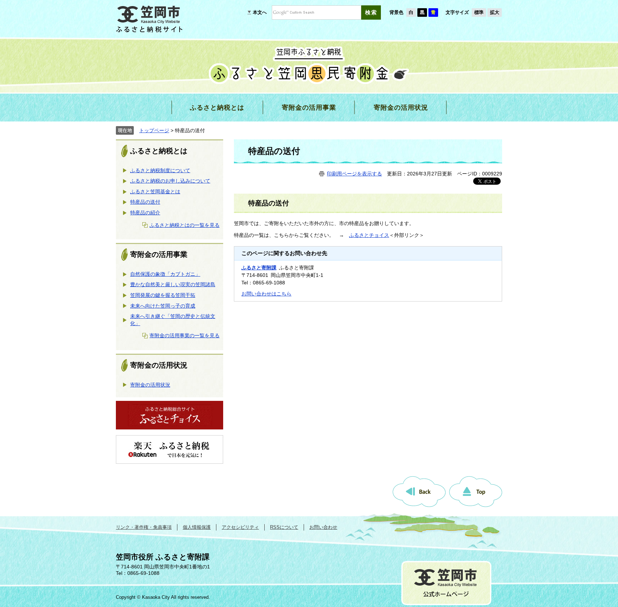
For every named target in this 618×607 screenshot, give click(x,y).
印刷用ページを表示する (354, 173)
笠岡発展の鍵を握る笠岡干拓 (162, 295)
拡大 (494, 12)
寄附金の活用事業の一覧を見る (184, 335)
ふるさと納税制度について (160, 170)
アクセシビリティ (240, 527)
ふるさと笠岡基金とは (155, 191)
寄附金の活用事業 (158, 254)
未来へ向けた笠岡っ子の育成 (162, 306)
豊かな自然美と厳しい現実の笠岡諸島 (172, 284)
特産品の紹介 (145, 212)
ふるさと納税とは (158, 151)
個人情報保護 (197, 527)
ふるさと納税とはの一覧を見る (184, 225)
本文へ (260, 12)
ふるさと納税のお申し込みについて (170, 181)
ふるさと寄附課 (258, 267)
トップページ (154, 130)
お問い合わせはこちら (266, 294)
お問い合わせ (323, 527)
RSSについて (284, 527)
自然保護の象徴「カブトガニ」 (165, 274)
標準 (479, 12)
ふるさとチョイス (369, 235)
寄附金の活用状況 (158, 365)
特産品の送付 (145, 202)
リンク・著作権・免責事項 (144, 527)
